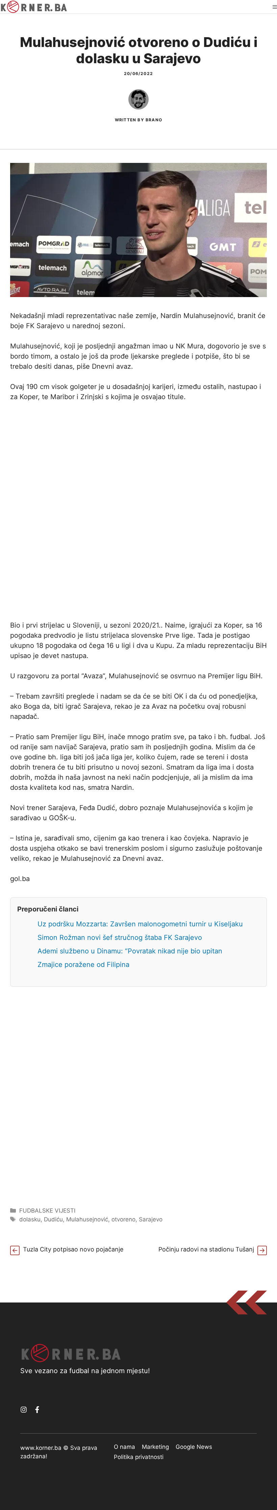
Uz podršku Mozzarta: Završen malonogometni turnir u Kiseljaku (140, 924)
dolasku (30, 1219)
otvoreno (123, 1219)
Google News (194, 1446)
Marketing (155, 1446)
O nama (124, 1446)
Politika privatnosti (138, 1457)
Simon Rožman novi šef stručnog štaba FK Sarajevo (119, 937)
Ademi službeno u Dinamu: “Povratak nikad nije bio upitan (129, 951)
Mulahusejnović (87, 1219)
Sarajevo (150, 1219)
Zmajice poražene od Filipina (83, 964)
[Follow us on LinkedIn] (37, 1409)
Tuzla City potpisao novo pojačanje (73, 1249)
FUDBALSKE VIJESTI (47, 1210)
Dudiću (53, 1219)
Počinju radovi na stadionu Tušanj (206, 1249)
